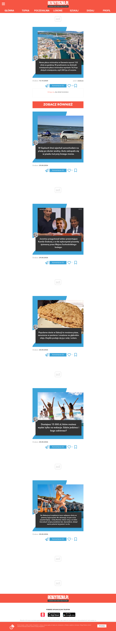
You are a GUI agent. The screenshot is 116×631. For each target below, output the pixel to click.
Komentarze (58, 86)
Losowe (58, 10)
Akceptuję (102, 626)
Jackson (80, 81)
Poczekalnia (41, 10)
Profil (106, 10)
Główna (9, 10)
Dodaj (90, 10)
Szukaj (74, 10)
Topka (25, 10)
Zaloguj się (51, 92)
